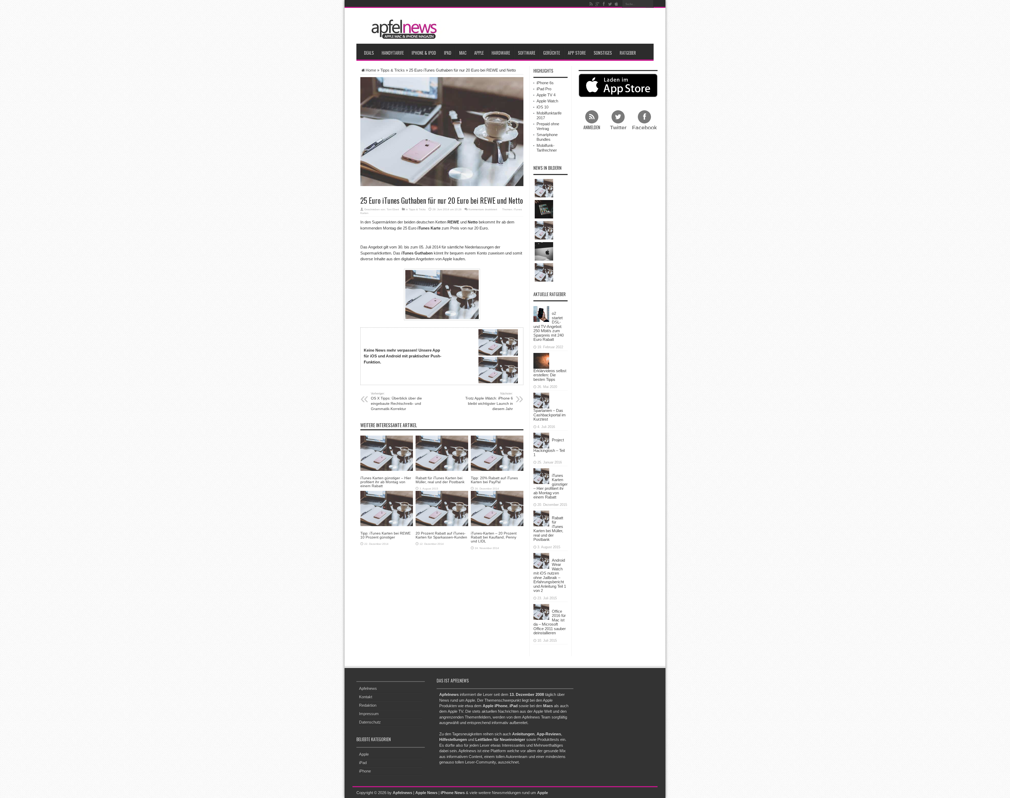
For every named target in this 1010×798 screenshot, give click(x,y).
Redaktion (367, 705)
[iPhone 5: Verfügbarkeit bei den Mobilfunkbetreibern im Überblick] (544, 230)
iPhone (365, 771)
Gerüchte (551, 53)
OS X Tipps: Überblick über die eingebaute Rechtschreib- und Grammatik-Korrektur (396, 401)
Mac (462, 53)
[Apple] (616, 4)
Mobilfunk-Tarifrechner (547, 147)
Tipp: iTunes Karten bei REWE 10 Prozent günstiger (385, 535)
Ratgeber (628, 53)
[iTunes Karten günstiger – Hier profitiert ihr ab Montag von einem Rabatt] (386, 453)
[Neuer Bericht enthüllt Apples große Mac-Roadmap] (544, 251)
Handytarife (393, 53)
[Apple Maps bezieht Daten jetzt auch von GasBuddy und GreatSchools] (544, 272)
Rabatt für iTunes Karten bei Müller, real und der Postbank (440, 480)
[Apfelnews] (402, 29)
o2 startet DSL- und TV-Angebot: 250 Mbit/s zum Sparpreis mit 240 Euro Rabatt (548, 326)
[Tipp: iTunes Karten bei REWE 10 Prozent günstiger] (386, 508)
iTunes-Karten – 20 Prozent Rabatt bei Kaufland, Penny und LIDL (494, 537)
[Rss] (591, 4)
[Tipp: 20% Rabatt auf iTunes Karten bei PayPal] (497, 453)
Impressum (369, 713)
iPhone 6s (545, 83)
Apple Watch (547, 101)
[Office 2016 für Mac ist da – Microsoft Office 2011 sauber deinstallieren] (541, 611)
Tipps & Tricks (392, 70)
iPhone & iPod (424, 53)
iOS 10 (542, 107)
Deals (369, 53)
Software (526, 53)
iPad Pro (544, 89)
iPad (447, 53)
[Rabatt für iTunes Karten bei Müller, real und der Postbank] (442, 453)
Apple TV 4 (546, 95)
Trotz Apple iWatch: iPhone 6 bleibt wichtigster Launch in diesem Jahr (489, 401)
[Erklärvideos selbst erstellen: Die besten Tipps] (541, 360)
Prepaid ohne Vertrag (548, 126)
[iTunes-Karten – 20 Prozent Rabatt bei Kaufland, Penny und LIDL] (497, 508)
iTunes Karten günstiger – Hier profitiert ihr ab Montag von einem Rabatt (385, 482)
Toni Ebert (393, 209)
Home (371, 70)
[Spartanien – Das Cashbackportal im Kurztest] (541, 400)
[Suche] (650, 4)
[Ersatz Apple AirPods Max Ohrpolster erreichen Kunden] (544, 188)
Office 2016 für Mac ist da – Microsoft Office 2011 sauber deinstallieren (549, 622)
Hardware (501, 53)
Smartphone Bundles (547, 137)
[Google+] (597, 4)
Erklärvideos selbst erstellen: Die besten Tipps (549, 375)
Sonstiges (603, 53)
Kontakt (365, 697)
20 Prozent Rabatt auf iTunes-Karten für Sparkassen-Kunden (441, 535)
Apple (479, 53)
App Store (577, 53)
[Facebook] (603, 4)
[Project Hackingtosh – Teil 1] (541, 440)
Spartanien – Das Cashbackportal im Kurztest (549, 414)
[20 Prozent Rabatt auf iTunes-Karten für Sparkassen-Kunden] (442, 508)
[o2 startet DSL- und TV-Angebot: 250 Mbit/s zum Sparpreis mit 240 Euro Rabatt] (541, 313)
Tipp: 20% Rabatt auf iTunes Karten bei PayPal (494, 480)
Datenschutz (370, 722)
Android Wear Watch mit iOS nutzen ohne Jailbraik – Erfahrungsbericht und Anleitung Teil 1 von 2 (549, 575)
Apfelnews (368, 688)
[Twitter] (610, 4)
